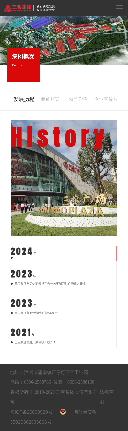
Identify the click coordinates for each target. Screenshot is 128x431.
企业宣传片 (105, 99)
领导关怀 (78, 99)
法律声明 (107, 397)
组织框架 (50, 99)
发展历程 (23, 99)
